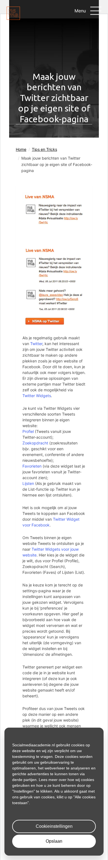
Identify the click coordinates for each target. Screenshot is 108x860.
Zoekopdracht (35, 443)
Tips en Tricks (44, 149)
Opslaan (54, 841)
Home (21, 149)
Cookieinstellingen (54, 826)
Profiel (28, 431)
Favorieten (32, 466)
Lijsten (28, 483)
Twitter (36, 343)
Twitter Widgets (36, 395)
